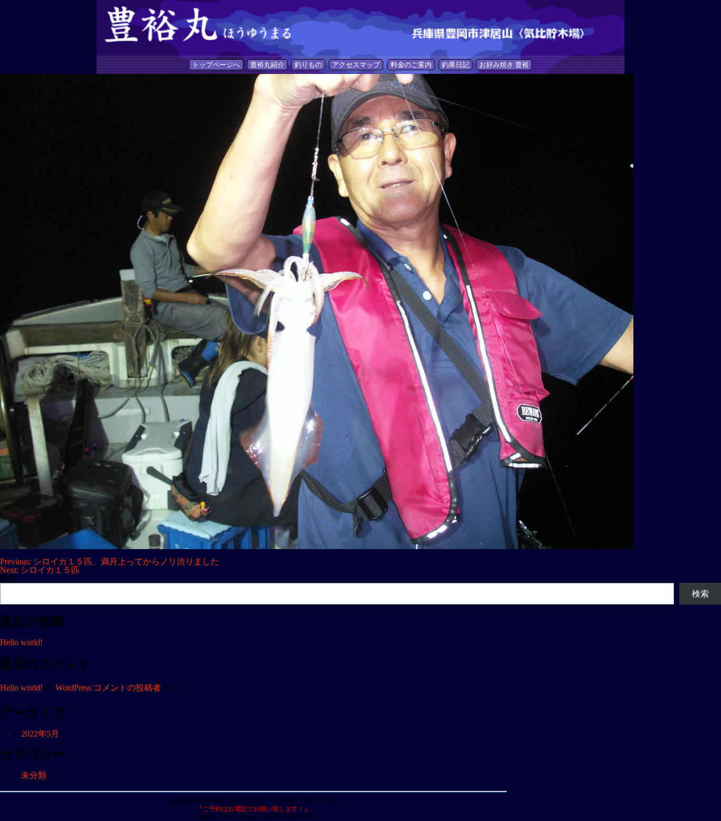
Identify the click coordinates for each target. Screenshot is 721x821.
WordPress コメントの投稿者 (108, 687)
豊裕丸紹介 (267, 65)
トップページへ (216, 65)
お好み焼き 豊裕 (504, 65)
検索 (8, 578)
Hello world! (21, 642)
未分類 (33, 775)
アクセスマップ (356, 65)
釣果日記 (455, 65)
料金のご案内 (411, 65)
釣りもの (308, 65)
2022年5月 (40, 733)
